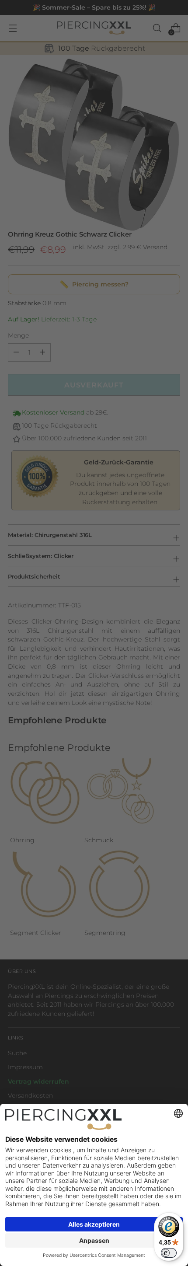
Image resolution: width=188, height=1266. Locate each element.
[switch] (169, 1253)
